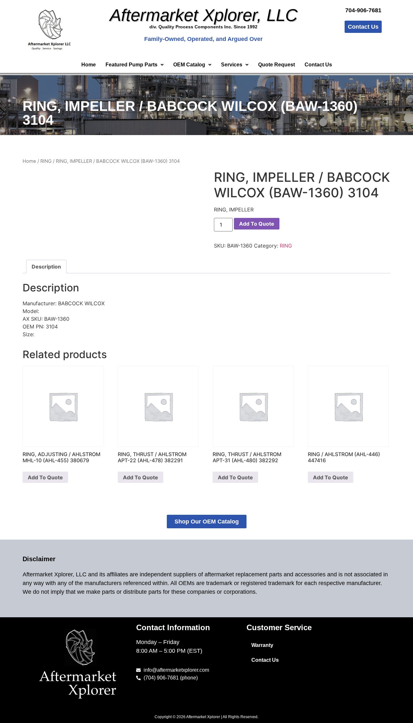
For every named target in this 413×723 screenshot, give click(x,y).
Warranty (262, 645)
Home (88, 64)
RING (46, 161)
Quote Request (276, 64)
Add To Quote (256, 223)
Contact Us (318, 64)
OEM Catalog (189, 64)
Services (231, 64)
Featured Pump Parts (131, 64)
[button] (134, 64)
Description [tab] (46, 266)
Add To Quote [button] (45, 477)
